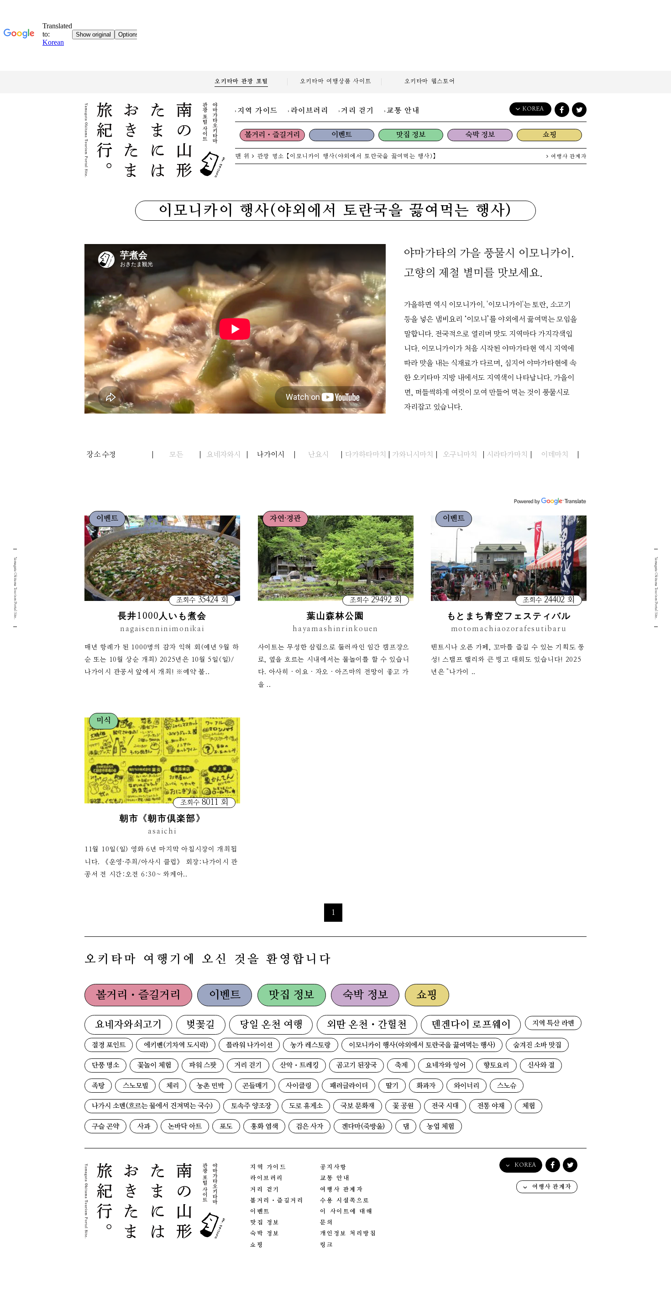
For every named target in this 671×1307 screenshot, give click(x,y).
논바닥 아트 (185, 1126)
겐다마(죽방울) (363, 1126)
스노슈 (506, 1086)
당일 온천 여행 (271, 1025)
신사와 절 (541, 1065)
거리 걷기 (357, 110)
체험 (528, 1106)
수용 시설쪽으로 (344, 1201)
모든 (176, 454)
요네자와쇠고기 (128, 1025)
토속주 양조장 (251, 1106)
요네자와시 (223, 454)
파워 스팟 (202, 1065)
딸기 (392, 1086)
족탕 (98, 1086)
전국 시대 (445, 1106)
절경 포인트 (109, 1045)
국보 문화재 (357, 1106)
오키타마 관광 (241, 82)
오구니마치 (460, 454)
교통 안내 (403, 110)
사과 (143, 1126)
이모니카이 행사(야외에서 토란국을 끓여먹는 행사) (422, 1045)
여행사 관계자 (568, 156)
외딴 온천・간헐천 (367, 1025)
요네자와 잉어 (445, 1065)
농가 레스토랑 (310, 1045)
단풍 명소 (105, 1065)
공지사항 (333, 1167)
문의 (326, 1223)
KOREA (533, 109)
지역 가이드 (257, 110)
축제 (401, 1065)
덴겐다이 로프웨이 (471, 1025)
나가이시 (270, 454)
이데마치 (554, 454)
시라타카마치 (507, 454)
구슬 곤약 (105, 1126)
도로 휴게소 (306, 1106)
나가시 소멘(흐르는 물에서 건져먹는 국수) (152, 1106)
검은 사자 (309, 1126)
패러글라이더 (349, 1086)
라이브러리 (310, 110)
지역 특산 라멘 (553, 1023)
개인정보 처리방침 (348, 1234)
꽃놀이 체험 (154, 1065)
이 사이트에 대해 (346, 1212)
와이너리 (466, 1086)
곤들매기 (255, 1086)
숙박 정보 (480, 134)
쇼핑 (549, 134)
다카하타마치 (365, 454)
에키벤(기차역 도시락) (176, 1045)
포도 (226, 1126)
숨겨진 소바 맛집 (537, 1045)
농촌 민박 (210, 1086)
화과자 (425, 1086)
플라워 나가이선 (249, 1045)
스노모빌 (135, 1086)
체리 (172, 1086)
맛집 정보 (410, 134)
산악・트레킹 (299, 1065)
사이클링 (298, 1086)
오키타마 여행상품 (336, 82)
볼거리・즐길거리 (272, 134)
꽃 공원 (403, 1106)
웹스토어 (430, 82)
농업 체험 (440, 1126)
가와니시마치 (412, 454)
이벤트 (341, 134)
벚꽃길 (200, 1025)
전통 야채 (490, 1106)
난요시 (318, 454)
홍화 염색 (264, 1126)
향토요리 (496, 1065)
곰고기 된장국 (356, 1065)
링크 (326, 1245)
